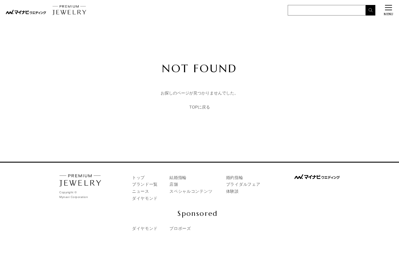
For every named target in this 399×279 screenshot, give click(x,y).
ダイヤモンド (145, 198)
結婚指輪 (178, 177)
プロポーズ (180, 228)
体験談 (232, 191)
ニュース (140, 191)
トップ (138, 177)
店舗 (173, 184)
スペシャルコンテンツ (190, 191)
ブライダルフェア (243, 184)
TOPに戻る (199, 107)
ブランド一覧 (145, 184)
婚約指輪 (234, 177)
